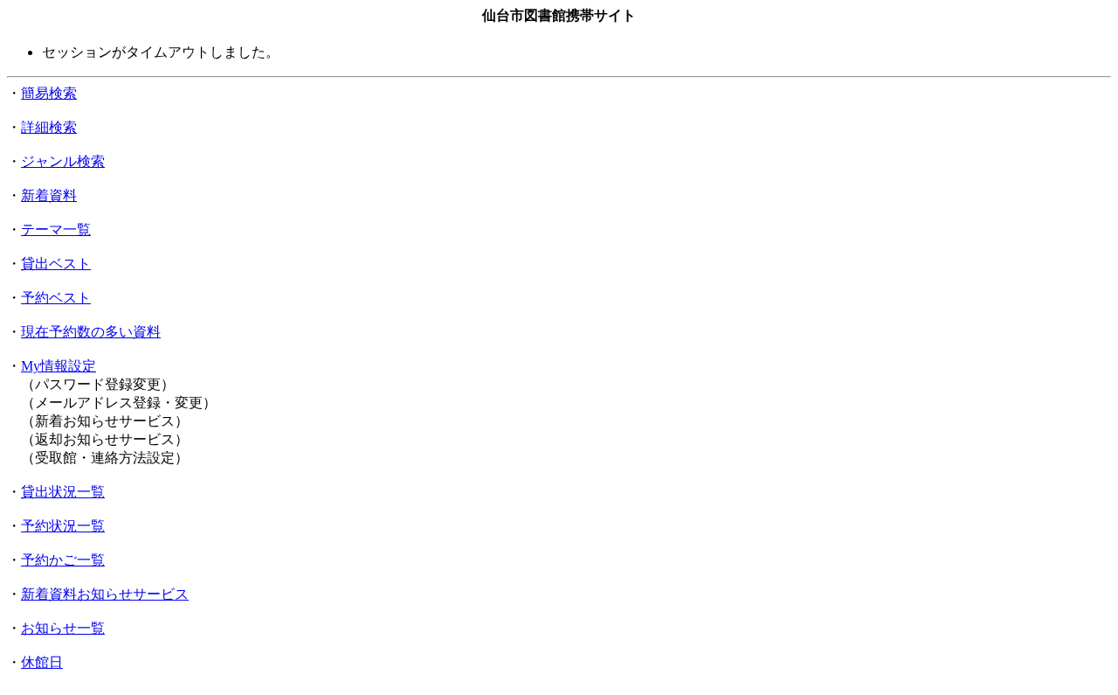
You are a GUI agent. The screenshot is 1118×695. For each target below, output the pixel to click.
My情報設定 (58, 365)
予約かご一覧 (63, 560)
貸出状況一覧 (63, 491)
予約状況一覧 (63, 525)
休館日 (42, 662)
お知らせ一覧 (63, 628)
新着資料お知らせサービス (105, 594)
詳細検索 (49, 127)
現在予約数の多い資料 (91, 331)
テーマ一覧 (56, 229)
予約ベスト (56, 297)
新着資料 (49, 195)
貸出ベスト (56, 263)
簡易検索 (49, 93)
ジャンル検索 (63, 161)
